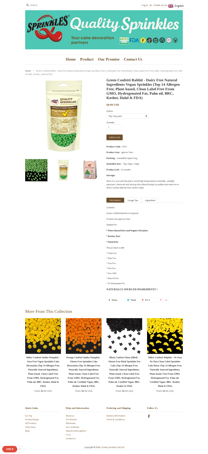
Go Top (28, 415)
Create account (161, 5)
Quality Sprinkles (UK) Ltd (112, 447)
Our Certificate (72, 427)
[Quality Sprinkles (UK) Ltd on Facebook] (149, 417)
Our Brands (71, 419)
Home (71, 59)
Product (87, 59)
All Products (30, 423)
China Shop (30, 427)
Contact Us (133, 59)
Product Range (32, 419)
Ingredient (150, 200)
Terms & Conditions (115, 419)
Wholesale (70, 423)
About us (70, 415)
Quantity (110, 122)
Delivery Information (115, 415)
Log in (144, 5)
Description (115, 200)
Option (109, 111)
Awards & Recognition (76, 430)
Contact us (71, 438)
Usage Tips (133, 200)
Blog (27, 430)
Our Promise (109, 59)
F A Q (68, 434)
